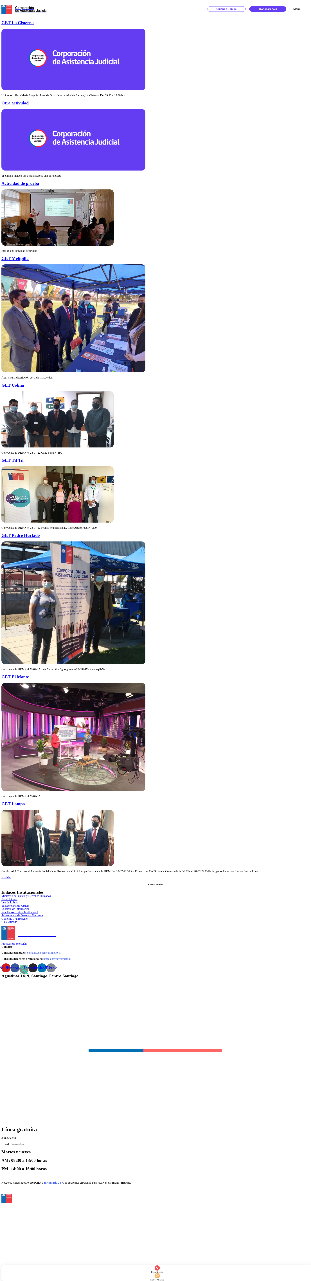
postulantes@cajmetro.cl (57, 958)
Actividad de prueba (20, 183)
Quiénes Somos (226, 9)
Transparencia (267, 9)
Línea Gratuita (157, 1272)
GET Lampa (13, 803)
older (6, 877)
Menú (297, 9)
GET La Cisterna (17, 22)
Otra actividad (15, 103)
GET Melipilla (15, 258)
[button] (9, 899)
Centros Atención (157, 1280)
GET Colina (12, 385)
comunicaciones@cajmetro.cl (43, 952)
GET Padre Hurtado (20, 535)
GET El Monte (15, 677)
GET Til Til (12, 460)
